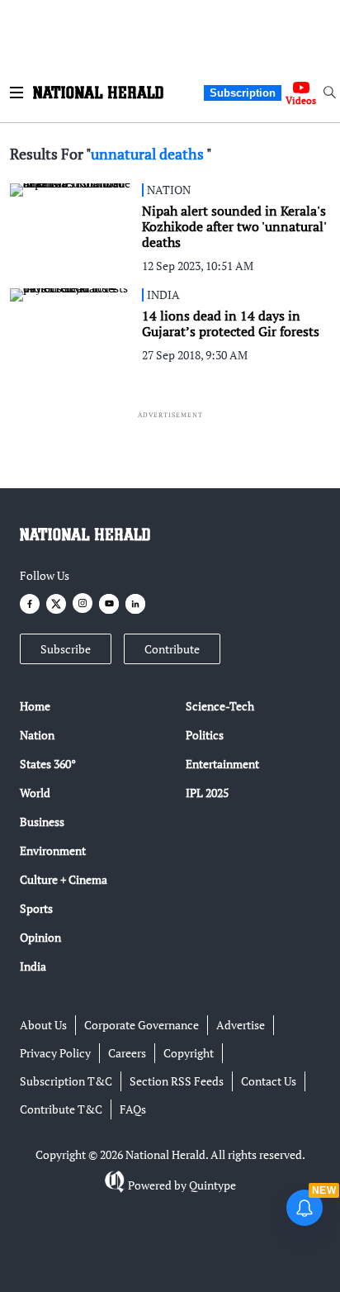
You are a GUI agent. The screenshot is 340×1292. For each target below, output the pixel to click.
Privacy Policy (55, 1053)
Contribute (172, 649)
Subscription (243, 93)
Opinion (40, 937)
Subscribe (65, 649)
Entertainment (222, 764)
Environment (53, 850)
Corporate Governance (141, 1025)
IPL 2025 (207, 792)
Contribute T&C (61, 1109)
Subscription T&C (66, 1081)
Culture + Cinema (63, 879)
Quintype (212, 1185)
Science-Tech (220, 706)
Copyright (188, 1053)
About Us (43, 1025)
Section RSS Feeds (177, 1081)
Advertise (240, 1025)
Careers (127, 1053)
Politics (205, 735)
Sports (36, 908)
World (35, 792)
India (33, 966)
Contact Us (268, 1081)
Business (42, 821)
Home (35, 706)
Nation (37, 735)
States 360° (48, 764)
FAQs (133, 1109)
